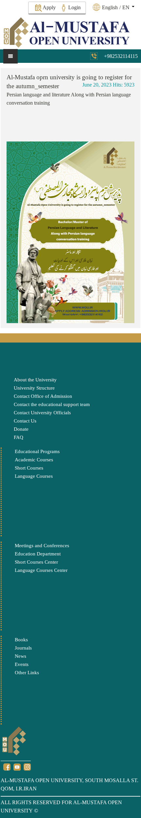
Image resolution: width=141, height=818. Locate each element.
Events (22, 664)
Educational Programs (37, 451)
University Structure (34, 388)
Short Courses (29, 468)
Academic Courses (34, 459)
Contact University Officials (42, 412)
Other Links (27, 672)
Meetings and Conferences (42, 545)
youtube (17, 767)
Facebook (6, 767)
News (20, 656)
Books (21, 639)
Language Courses (34, 476)
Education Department (38, 553)
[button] (117, 7)
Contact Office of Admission (43, 396)
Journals (23, 648)
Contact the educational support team (52, 404)
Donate (21, 429)
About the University (35, 379)
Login (74, 7)
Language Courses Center (41, 570)
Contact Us (25, 420)
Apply (49, 7)
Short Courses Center (36, 562)
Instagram (27, 767)
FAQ (18, 437)
